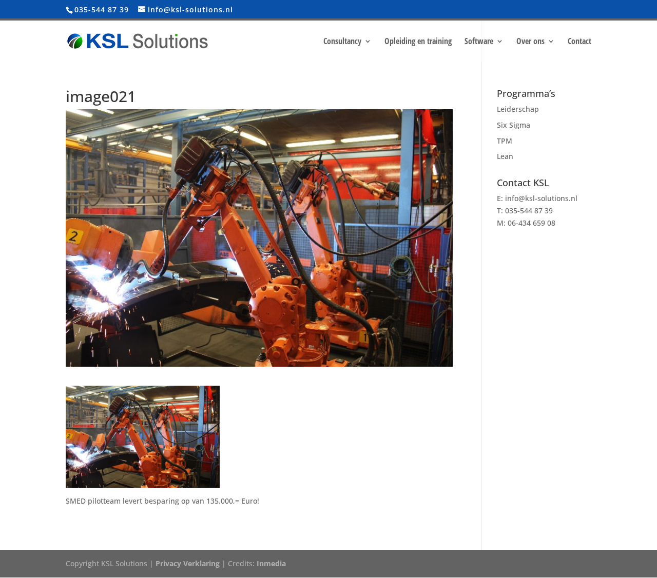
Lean (505, 156)
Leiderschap (518, 109)
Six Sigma (513, 125)
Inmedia (271, 563)
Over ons (530, 42)
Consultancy (342, 42)
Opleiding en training (418, 42)
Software (479, 42)
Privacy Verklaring (188, 563)
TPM (504, 141)
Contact (579, 42)
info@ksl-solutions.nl (541, 198)
